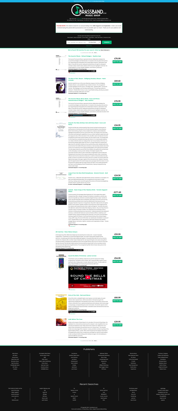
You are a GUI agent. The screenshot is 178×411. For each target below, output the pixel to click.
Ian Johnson (74, 353)
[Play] (69, 71)
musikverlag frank (104, 359)
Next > (95, 52)
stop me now (163, 398)
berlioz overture (104, 390)
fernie (133, 392)
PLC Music (133, 357)
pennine (133, 398)
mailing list (79, 18)
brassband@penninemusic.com (103, 20)
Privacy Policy (85, 409)
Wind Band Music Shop (98, 1)
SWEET (74, 398)
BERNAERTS (104, 394)
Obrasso (104, 363)
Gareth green (104, 398)
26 (15, 398)
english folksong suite (45, 388)
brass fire (133, 394)
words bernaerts (15, 394)
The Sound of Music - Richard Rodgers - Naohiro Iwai (84, 56)
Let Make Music (133, 390)
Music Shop (104, 357)
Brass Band (70, 37)
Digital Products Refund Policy (100, 409)
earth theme (45, 400)
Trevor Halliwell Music (163, 357)
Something (133, 396)
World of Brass (163, 365)
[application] (82, 71)
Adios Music (15, 353)
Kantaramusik (74, 361)
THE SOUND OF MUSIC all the (15, 388)
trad (104, 392)
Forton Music (45, 363)
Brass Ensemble (77, 37)
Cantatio (15, 369)
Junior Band (85, 37)
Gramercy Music (45, 367)
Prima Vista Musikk (133, 359)
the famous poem (133, 388)
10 (92, 52)
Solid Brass (133, 363)
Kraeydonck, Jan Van (163, 392)
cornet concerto (103, 396)
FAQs (90, 409)
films (104, 400)
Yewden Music (163, 369)
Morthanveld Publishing (103, 355)
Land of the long (15, 390)
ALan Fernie (133, 400)
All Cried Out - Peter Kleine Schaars (66, 232)
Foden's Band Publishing (45, 361)
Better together (15, 392)
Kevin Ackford (74, 363)
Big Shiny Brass (15, 363)
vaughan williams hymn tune (163, 394)
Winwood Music (163, 361)
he (74, 388)
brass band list (15, 396)
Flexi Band (91, 37)
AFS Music (15, 355)
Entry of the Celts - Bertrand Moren (79, 295)
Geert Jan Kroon (44, 365)
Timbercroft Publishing (163, 355)
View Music (72, 73)
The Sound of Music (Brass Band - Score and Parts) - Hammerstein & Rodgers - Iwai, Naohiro (84, 99)
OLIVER (74, 400)
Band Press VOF (15, 359)
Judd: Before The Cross (75, 319)
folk (45, 390)
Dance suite (44, 398)
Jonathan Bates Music (74, 355)
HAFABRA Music (44, 369)
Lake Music (74, 367)
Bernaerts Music (15, 361)
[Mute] (91, 71)
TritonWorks (163, 359)
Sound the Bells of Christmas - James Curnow (82, 256)
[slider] (94, 71)
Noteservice (104, 361)
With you (45, 396)
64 (103, 388)
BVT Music (15, 367)
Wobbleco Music (163, 363)
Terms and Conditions (76, 409)
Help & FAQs (89, 45)
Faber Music (45, 359)
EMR (45, 357)
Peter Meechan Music (133, 355)
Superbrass (133, 369)
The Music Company (163, 353)
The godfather (163, 396)
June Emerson (74, 357)
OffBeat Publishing (103, 365)
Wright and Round (163, 367)
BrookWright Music (15, 365)
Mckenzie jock (15, 400)
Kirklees (74, 365)
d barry (74, 392)
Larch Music (74, 369)
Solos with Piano (99, 37)
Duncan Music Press (45, 355)
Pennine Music (133, 353)
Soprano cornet (74, 390)
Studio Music (133, 367)
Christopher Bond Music (44, 353)
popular (163, 400)
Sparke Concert (74, 396)
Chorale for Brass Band (163, 390)
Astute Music (15, 357)
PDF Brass (104, 369)
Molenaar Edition (104, 353)
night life (45, 392)
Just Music (74, 359)
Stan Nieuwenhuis (133, 365)
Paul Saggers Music (103, 367)
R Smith (133, 361)
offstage (45, 394)
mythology (162, 388)
